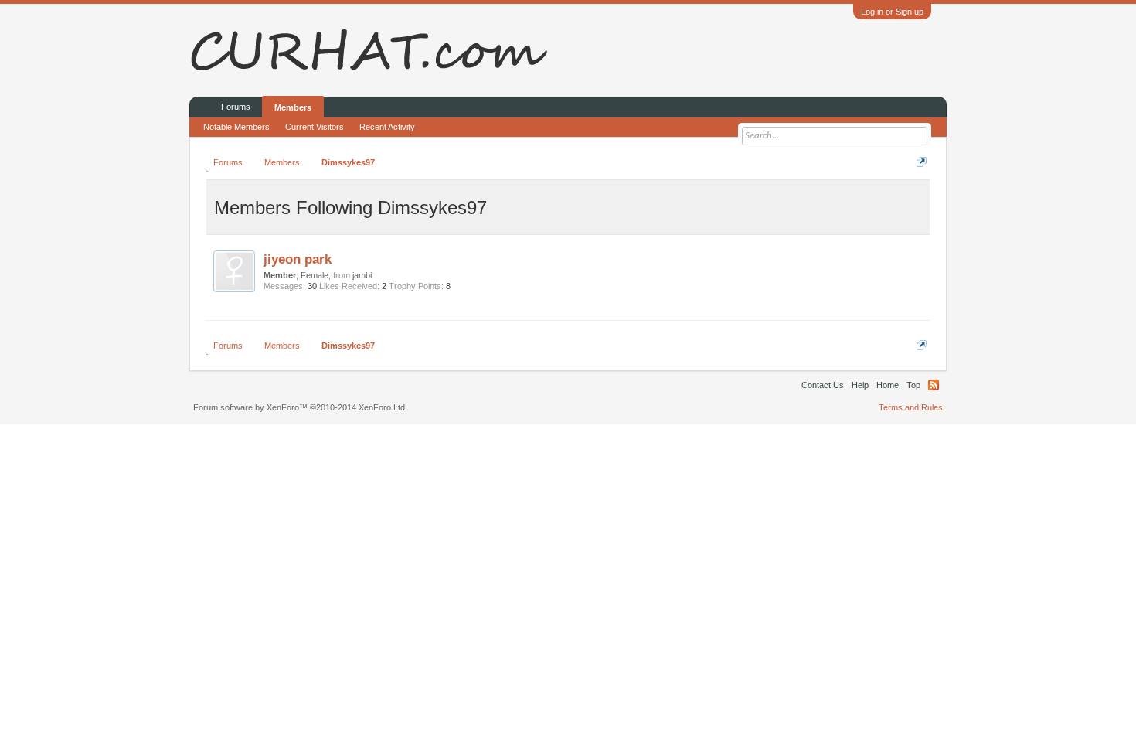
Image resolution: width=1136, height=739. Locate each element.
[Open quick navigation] (922, 162)
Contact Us (822, 385)
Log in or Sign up (892, 11)
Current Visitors (314, 126)
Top (913, 385)
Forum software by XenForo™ (300, 407)
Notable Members (236, 126)
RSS (933, 385)
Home (887, 385)
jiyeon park (298, 259)
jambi (362, 275)
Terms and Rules (911, 407)
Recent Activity (387, 126)
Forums (235, 106)
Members (292, 107)
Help (860, 385)
